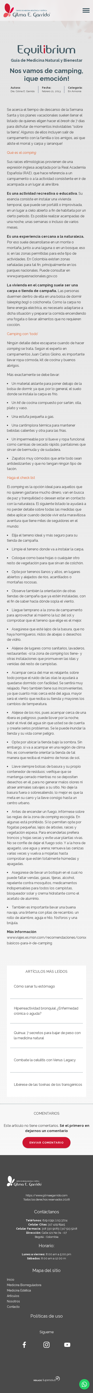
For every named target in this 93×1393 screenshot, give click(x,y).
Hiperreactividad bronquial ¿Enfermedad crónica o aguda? (46, 1011)
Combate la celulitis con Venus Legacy (45, 1060)
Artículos (13, 1296)
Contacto (13, 1306)
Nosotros (13, 1301)
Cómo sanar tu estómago (34, 986)
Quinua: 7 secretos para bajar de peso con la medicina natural (47, 1035)
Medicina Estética (19, 1290)
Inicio (10, 1279)
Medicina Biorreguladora (24, 1285)
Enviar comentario (46, 1142)
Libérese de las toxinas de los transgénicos (48, 1085)
